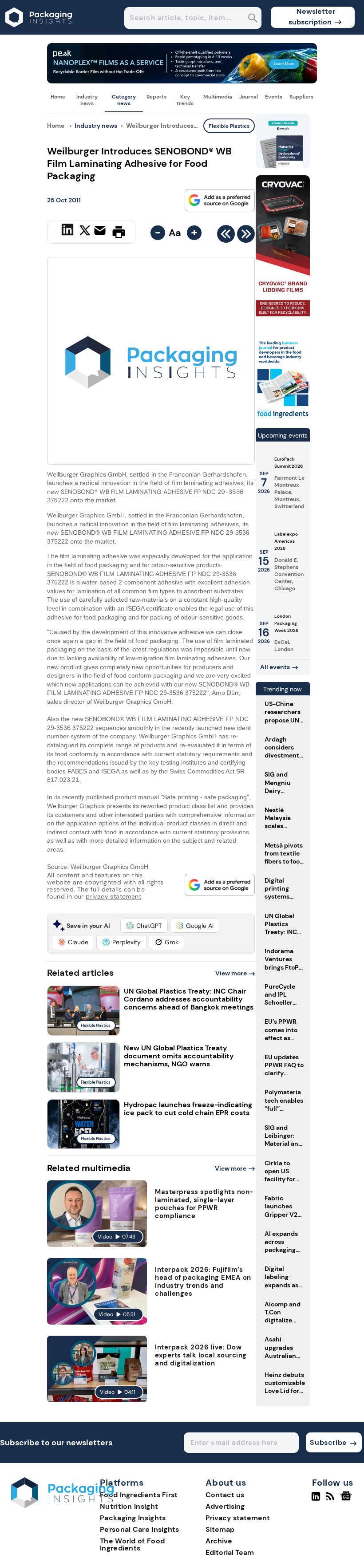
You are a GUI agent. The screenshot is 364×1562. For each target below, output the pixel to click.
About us (226, 1483)
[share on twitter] (84, 232)
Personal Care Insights (139, 1529)
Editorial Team (230, 1552)
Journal (248, 97)
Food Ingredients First (139, 1495)
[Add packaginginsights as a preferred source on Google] (220, 200)
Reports (156, 97)
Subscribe (328, 1442)
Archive (219, 1541)
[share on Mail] (101, 231)
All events (275, 667)
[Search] (253, 18)
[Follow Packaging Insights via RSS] (331, 1499)
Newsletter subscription (312, 16)
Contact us (225, 1495)
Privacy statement (238, 1518)
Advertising (225, 1506)
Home (58, 97)
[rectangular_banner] (283, 417)
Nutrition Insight (129, 1506)
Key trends (185, 100)
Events (273, 97)
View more (231, 973)
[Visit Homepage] (39, 32)
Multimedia (217, 97)
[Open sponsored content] (182, 81)
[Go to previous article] (226, 236)
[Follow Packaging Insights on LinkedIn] (316, 1499)
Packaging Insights (133, 1518)
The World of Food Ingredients (132, 1544)
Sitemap (220, 1529)
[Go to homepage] (62, 1506)
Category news (124, 100)
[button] (144, 926)
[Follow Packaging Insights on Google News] (347, 1499)
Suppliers (301, 97)
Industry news (87, 100)
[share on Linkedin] (68, 231)
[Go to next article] (246, 236)
